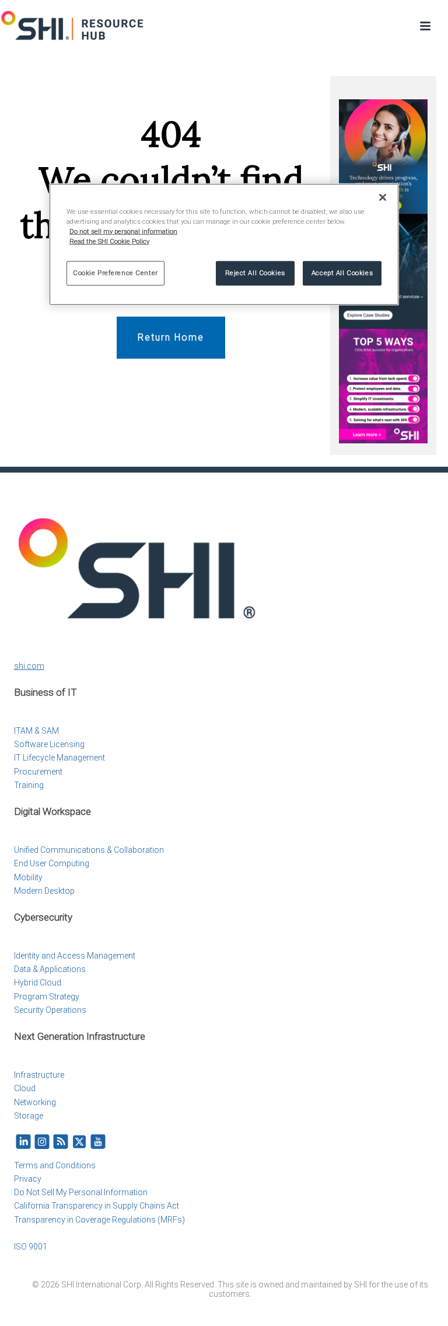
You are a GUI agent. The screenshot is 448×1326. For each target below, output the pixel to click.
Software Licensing (49, 744)
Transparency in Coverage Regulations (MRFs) (99, 1219)
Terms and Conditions (55, 1165)
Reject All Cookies (255, 273)
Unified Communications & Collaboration (89, 850)
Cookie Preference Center (115, 273)
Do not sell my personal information (123, 231)
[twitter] (79, 1142)
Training (29, 785)
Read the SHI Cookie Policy (109, 241)
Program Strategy (46, 996)
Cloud (25, 1088)
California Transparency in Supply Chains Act (96, 1205)
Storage (28, 1115)
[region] (224, 244)
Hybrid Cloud (37, 982)
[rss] (60, 1142)
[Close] (383, 197)
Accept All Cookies (342, 273)
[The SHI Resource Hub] (73, 26)
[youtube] (98, 1142)
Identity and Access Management (74, 955)
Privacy (27, 1178)
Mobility (28, 877)
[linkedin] (23, 1142)
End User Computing (51, 863)
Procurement (38, 771)
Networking (35, 1102)
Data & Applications (50, 969)
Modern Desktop (44, 890)
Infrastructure (39, 1074)
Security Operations (50, 1010)
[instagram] (42, 1142)
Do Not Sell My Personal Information (81, 1192)
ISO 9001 (30, 1246)
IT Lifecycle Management (59, 757)
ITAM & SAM (36, 730)
